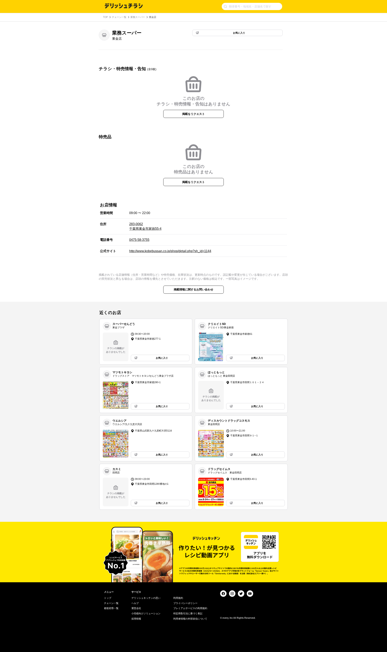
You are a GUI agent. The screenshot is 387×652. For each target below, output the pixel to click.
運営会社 (136, 608)
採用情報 (136, 618)
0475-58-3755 (139, 239)
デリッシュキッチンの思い (145, 598)
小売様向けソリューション (145, 613)
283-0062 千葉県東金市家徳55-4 (145, 226)
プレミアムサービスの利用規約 (190, 608)
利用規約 (178, 598)
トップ (107, 598)
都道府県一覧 (111, 608)
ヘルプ (135, 603)
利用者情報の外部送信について (190, 618)
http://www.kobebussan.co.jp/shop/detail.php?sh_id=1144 (170, 251)
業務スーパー (137, 17)
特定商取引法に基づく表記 (187, 613)
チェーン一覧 (119, 17)
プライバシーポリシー (185, 603)
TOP (105, 17)
